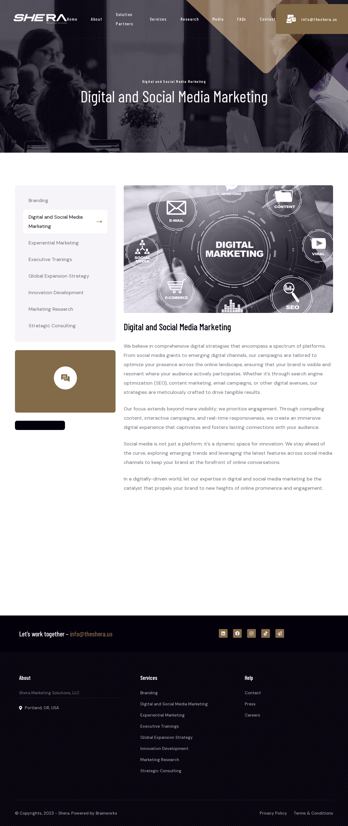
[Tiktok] (265, 633)
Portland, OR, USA (42, 708)
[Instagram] (251, 633)
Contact (268, 18)
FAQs (241, 18)
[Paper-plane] (279, 633)
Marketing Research (51, 309)
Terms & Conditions (313, 813)
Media (217, 18)
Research (190, 18)
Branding (38, 200)
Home (72, 18)
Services (158, 18)
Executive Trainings (50, 259)
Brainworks (106, 813)
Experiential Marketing (54, 243)
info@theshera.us (319, 19)
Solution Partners (124, 19)
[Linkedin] (223, 633)
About (96, 18)
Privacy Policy (273, 813)
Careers (252, 715)
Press (250, 704)
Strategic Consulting (52, 325)
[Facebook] (237, 633)
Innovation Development (56, 292)
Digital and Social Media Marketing (56, 222)
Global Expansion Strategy (59, 276)
